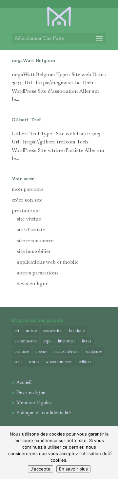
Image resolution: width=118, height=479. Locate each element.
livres (86, 341)
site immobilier (34, 251)
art (16, 330)
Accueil (23, 382)
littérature (66, 341)
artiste (31, 330)
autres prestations (38, 273)
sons (18, 361)
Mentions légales (33, 402)
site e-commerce (35, 240)
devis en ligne (33, 283)
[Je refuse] (110, 452)
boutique (77, 330)
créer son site (27, 200)
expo (47, 341)
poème (41, 351)
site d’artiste (31, 229)
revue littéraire (66, 351)
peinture (21, 351)
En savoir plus (73, 468)
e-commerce (25, 341)
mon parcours (28, 189)
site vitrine (29, 219)
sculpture (94, 351)
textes (34, 361)
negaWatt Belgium (33, 61)
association (53, 330)
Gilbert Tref (26, 120)
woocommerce (59, 361)
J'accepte (40, 468)
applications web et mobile (48, 262)
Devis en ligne (30, 392)
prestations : (26, 210)
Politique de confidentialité (43, 413)
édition (85, 361)
